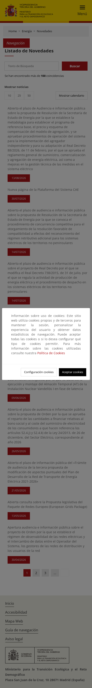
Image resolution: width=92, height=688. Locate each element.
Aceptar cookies (72, 372)
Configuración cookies (39, 372)
